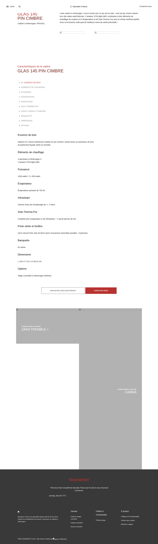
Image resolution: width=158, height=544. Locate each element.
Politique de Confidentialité (130, 516)
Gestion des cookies (128, 520)
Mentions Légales (127, 524)
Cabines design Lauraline (76, 518)
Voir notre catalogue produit (63, 290)
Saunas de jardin (76, 526)
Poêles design (100, 520)
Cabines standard (77, 523)
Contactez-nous (146, 6)
